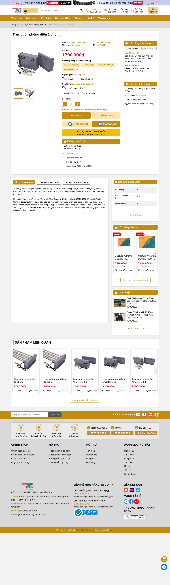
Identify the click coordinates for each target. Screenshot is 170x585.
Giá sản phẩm (70, 79)
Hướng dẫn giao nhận (60, 458)
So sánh (129, 270)
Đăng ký (90, 458)
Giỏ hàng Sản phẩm (140, 10)
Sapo (111, 530)
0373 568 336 (98, 433)
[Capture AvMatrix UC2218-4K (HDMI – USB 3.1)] (123, 242)
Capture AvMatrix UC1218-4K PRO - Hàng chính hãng (147, 257)
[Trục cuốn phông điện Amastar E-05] (114, 362)
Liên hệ (90, 18)
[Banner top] (85, 2)
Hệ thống (112, 10)
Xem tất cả (135, 215)
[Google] (156, 414)
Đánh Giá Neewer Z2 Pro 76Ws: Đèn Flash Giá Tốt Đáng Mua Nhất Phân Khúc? (141, 300)
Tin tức (78, 18)
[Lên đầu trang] (164, 551)
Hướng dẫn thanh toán (60, 454)
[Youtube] (150, 414)
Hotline (96, 10)
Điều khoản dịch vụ (58, 462)
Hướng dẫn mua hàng (60, 450)
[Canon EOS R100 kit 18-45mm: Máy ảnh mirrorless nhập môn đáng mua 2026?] (120, 317)
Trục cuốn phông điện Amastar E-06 (84, 380)
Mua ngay (76, 115)
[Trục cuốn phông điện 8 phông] (55, 362)
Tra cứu (125, 10)
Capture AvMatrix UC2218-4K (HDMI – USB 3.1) (124, 257)
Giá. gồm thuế (87, 79)
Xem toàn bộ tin (134, 328)
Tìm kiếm (90, 450)
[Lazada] (132, 490)
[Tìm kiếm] (81, 10)
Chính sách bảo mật (21, 450)
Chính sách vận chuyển (22, 454)
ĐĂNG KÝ (55, 415)
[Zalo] (138, 414)
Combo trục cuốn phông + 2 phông (79, 93)
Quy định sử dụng (20, 462)
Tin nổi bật (124, 292)
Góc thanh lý (62, 18)
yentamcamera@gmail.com (31, 514)
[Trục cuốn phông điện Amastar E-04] (144, 362)
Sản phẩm (46, 18)
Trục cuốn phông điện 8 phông (54, 380)
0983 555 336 (122, 433)
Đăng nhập (91, 454)
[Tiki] (138, 490)
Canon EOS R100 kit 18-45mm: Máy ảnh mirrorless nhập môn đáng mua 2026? (140, 314)
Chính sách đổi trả (20, 458)
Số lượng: (66, 99)
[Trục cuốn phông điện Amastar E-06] (85, 362)
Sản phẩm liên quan (33, 342)
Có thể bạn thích (127, 227)
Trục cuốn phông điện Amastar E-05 (113, 380)
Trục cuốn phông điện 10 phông (25, 380)
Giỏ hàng (90, 462)
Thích (120, 270)
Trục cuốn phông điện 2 (74, 88)
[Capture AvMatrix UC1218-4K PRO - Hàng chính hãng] (147, 242)
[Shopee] (126, 490)
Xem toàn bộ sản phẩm (134, 280)
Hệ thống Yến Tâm (146, 433)
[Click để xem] (35, 63)
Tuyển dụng (104, 18)
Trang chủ (16, 18)
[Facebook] (144, 414)
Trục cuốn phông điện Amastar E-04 (143, 380)
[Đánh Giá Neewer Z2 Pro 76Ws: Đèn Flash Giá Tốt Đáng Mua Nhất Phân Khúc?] (120, 303)
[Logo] (17, 10)
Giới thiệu (31, 18)
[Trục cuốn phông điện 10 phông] (26, 362)
